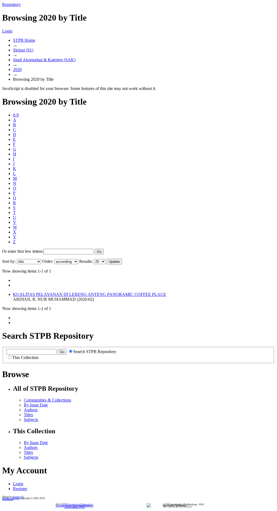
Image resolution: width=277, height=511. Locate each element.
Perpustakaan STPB (74, 507)
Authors (31, 409)
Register (20, 488)
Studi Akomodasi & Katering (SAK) (44, 59)
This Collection (25, 357)
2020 (17, 69)
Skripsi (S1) (23, 50)
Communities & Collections (47, 400)
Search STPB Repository (94, 351)
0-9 (16, 115)
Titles (28, 414)
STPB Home (24, 40)
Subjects (31, 419)
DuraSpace (7, 499)
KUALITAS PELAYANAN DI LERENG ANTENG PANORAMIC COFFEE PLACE (89, 294)
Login (7, 31)
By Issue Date (36, 405)
